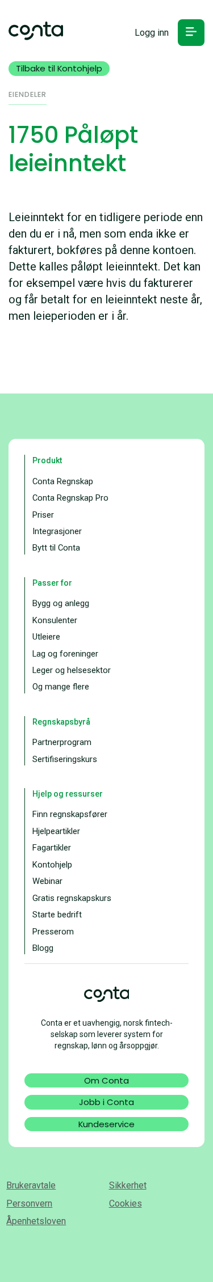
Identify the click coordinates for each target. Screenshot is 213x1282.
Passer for (52, 582)
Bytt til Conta (56, 548)
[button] (191, 32)
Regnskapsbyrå (61, 721)
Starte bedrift (57, 914)
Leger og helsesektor (71, 670)
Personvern (29, 1203)
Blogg (42, 948)
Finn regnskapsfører (69, 814)
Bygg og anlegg (60, 603)
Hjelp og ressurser (67, 793)
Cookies (125, 1203)
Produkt (47, 460)
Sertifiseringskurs (64, 759)
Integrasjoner (57, 531)
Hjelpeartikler (56, 831)
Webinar (47, 881)
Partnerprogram (61, 742)
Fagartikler (51, 848)
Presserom (53, 931)
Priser (43, 515)
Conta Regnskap (62, 481)
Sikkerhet (128, 1185)
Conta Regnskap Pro (70, 498)
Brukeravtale (31, 1185)
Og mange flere (60, 687)
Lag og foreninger (65, 654)
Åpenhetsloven (36, 1221)
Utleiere (46, 637)
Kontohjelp (52, 865)
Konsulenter (54, 620)
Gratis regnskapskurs (71, 898)
